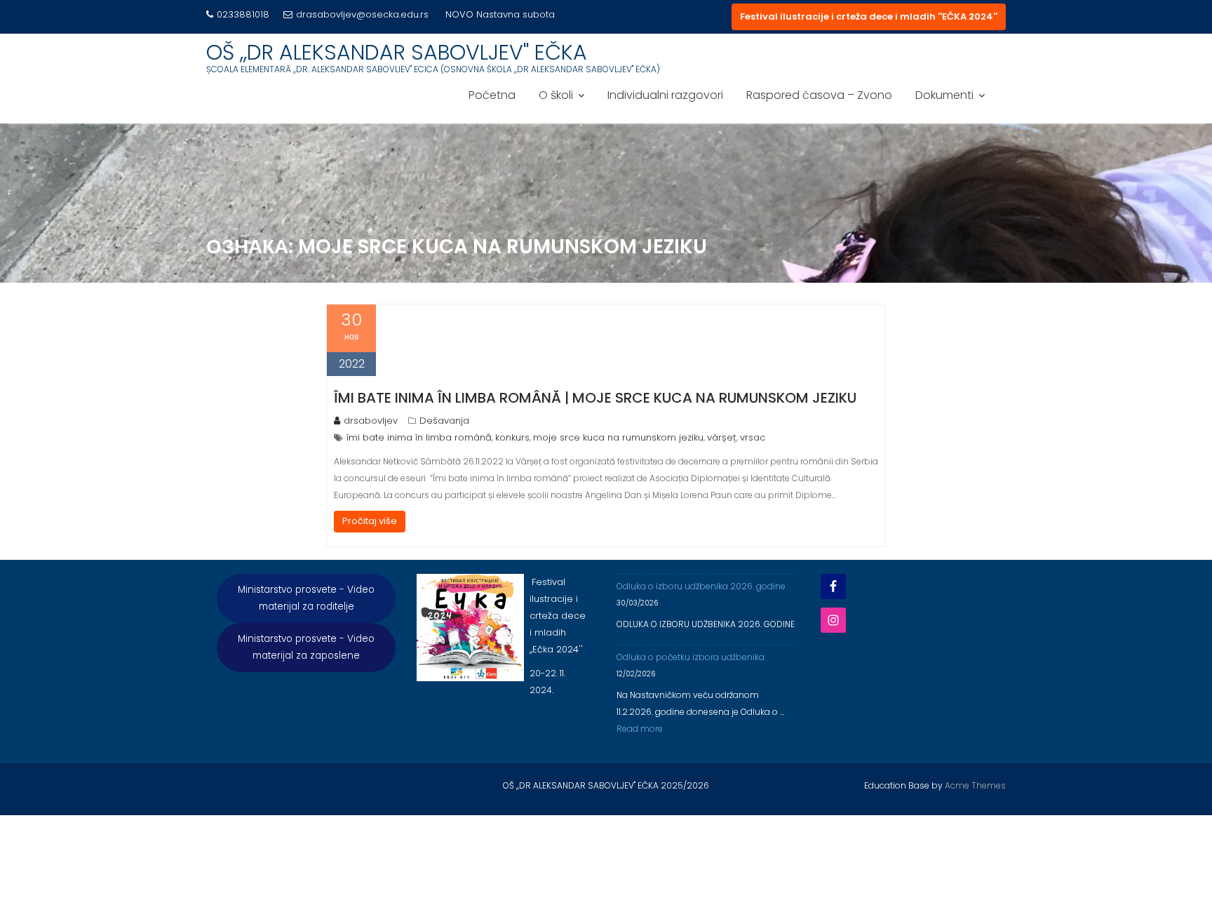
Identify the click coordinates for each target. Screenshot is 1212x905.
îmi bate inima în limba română (419, 437)
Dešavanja (444, 420)
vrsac (752, 437)
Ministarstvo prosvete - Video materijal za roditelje (306, 598)
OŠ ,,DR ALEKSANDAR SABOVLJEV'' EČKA (396, 52)
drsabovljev (371, 420)
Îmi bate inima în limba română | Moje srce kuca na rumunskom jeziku (595, 398)
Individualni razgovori (665, 95)
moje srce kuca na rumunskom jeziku (618, 437)
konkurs (512, 437)
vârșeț (721, 437)
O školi (556, 95)
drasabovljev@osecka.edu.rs (362, 14)
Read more (640, 729)
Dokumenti (944, 95)
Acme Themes (975, 785)
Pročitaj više (369, 521)
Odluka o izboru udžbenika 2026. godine (701, 586)
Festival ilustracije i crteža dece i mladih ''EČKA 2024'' (868, 16)
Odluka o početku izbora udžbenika (691, 657)
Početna (492, 95)
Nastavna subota (515, 14)
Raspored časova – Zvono (819, 95)
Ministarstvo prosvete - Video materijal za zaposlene (306, 647)
